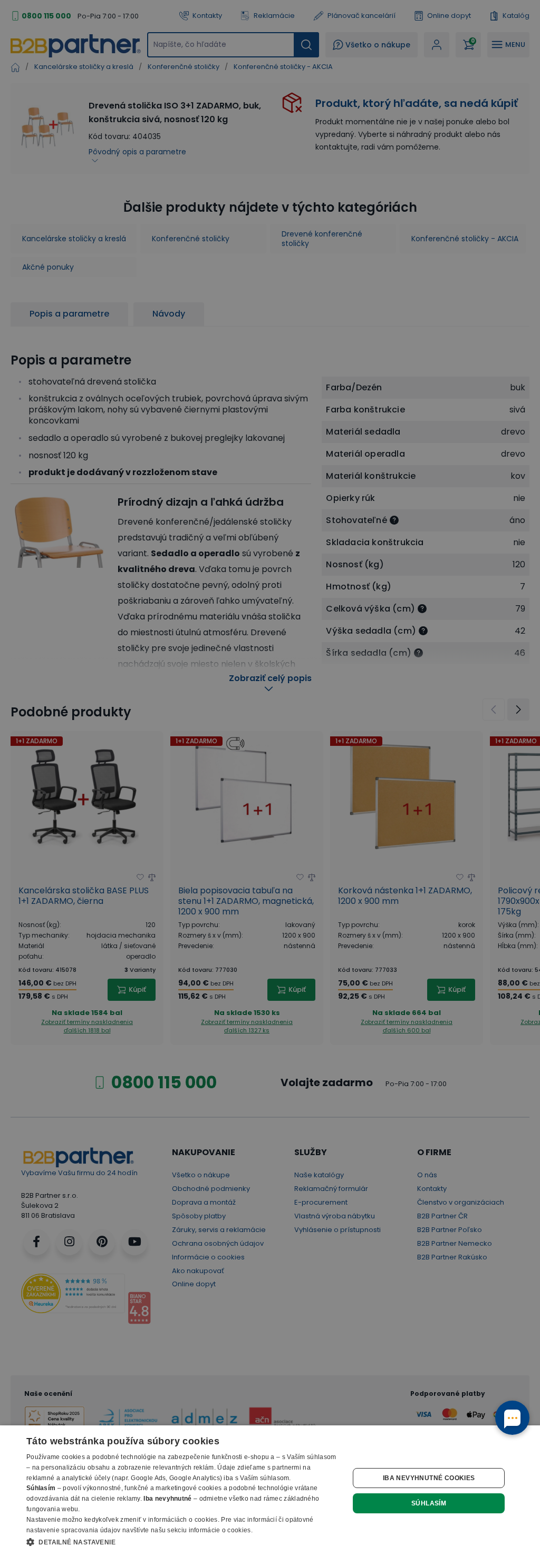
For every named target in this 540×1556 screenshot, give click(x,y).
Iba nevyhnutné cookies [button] (429, 1478)
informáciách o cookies (183, 1519)
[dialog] (270, 1490)
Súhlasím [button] (428, 1503)
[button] (183, 1541)
